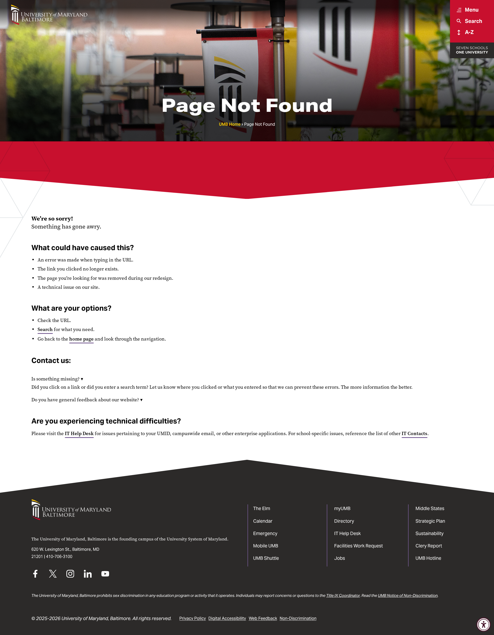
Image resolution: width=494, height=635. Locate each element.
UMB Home (230, 124)
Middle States (430, 508)
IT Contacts (414, 433)
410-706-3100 (59, 556)
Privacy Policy (192, 618)
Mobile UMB (265, 546)
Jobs (339, 558)
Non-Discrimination (298, 618)
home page (81, 339)
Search (45, 329)
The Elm (261, 508)
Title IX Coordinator (343, 595)
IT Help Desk (79, 433)
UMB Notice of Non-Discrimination (408, 595)
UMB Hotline (428, 558)
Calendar (262, 521)
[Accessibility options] (483, 624)
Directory (344, 521)
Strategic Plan (430, 521)
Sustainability (430, 533)
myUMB (342, 508)
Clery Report (429, 546)
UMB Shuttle (266, 558)
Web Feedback (263, 618)
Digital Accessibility (227, 618)
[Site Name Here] (49, 15)
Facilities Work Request (358, 546)
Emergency (265, 533)
